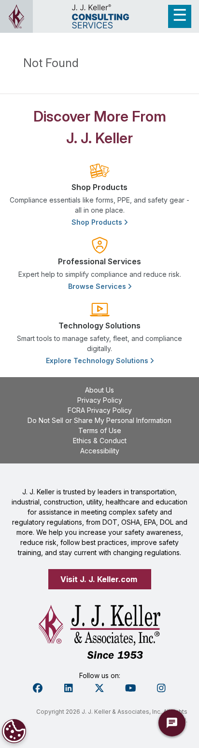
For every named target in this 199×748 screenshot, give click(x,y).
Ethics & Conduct (100, 440)
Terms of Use (99, 430)
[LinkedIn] (68, 688)
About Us (99, 390)
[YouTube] (130, 688)
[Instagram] (161, 688)
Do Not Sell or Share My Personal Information (99, 420)
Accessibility (99, 451)
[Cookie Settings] (14, 731)
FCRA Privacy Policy (100, 410)
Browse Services (98, 286)
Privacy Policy (99, 400)
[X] (99, 688)
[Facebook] (37, 688)
